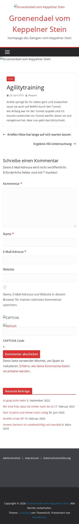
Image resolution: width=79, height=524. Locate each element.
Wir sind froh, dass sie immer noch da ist (28, 406)
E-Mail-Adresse (14, 252)
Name (8, 234)
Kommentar (12, 184)
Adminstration (12, 458)
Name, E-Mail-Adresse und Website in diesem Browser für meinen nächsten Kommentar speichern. (34, 299)
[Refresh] (10, 326)
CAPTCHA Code (13, 341)
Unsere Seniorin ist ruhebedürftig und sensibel (32, 424)
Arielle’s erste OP (13, 418)
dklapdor (32, 95)
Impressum (32, 458)
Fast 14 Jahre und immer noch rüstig (25, 412)
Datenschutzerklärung (57, 458)
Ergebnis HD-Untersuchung (52, 144)
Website (8, 269)
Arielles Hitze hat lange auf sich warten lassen (39, 134)
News (10, 79)
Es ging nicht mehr (14, 400)
